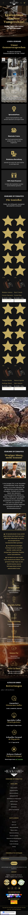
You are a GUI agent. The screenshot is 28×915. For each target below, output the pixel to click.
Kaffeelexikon (14, 806)
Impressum (14, 824)
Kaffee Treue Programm (14, 809)
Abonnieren (14, 863)
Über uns (14, 822)
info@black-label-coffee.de (16, 876)
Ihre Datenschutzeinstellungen (9, 912)
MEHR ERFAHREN (7, 300)
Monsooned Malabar (14, 793)
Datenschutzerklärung (14, 832)
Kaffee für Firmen (14, 801)
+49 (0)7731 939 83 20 (16, 875)
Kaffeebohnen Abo (14, 795)
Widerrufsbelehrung (14, 827)
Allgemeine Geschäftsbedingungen (14, 838)
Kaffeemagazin (14, 804)
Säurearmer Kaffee (14, 790)
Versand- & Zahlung (14, 835)
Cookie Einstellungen (14, 843)
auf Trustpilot (19, 759)
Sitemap (14, 846)
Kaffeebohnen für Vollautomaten (14, 798)
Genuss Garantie (14, 787)
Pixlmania (18, 909)
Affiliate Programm (14, 841)
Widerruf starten (14, 830)
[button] (21, 2)
